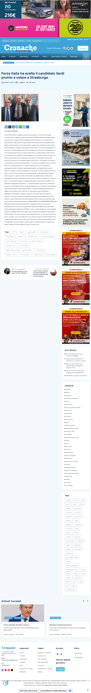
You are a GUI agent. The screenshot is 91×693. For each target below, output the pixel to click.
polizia (68, 561)
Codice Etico (42, 656)
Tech (67, 443)
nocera (68, 537)
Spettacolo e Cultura (59, 56)
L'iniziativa (69, 404)
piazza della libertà (72, 557)
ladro (77, 529)
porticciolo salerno (72, 569)
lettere (68, 533)
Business (68, 449)
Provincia (68, 446)
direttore (69, 516)
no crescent (70, 541)
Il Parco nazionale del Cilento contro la (16, 625)
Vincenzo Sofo (38, 255)
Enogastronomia (71, 467)
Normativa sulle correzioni (43, 663)
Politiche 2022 (70, 431)
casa (67, 504)
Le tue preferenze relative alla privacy (53, 691)
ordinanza (80, 541)
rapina (75, 573)
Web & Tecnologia (71, 470)
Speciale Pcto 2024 (72, 461)
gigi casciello (32, 232)
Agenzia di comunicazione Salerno (56, 685)
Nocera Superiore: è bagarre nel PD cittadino (19, 272)
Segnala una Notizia (44, 652)
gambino (78, 524)
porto (83, 569)
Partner (29, 40)
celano (68, 508)
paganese (77, 545)
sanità (68, 464)
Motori (68, 392)
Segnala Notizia (37, 40)
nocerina (77, 537)
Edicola (60, 669)
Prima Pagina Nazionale (73, 407)
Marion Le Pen (11, 255)
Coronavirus (69, 419)
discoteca (78, 516)
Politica (68, 482)
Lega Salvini (44, 232)
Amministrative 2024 (72, 473)
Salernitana (24, 56)
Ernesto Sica (40, 250)
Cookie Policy (79, 657)
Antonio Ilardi (51, 255)
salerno (21, 232)
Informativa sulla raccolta (28, 691)
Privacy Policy (78, 653)
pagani (68, 549)
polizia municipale (72, 565)
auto (76, 500)
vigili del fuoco (70, 590)
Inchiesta (68, 395)
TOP (13, 232)
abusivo (68, 500)
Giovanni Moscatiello (48, 236)
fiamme (68, 520)
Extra (67, 401)
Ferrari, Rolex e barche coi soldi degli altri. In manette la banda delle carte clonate (40, 273)
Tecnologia (69, 485)
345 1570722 (5, 665)
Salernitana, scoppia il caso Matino (76, 375)
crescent (69, 512)
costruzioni (77, 508)
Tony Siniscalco (24, 255)
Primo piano (69, 452)
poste (68, 573)
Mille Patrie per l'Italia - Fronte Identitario (19, 250)
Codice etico (21, 40)
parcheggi (77, 549)
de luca (77, 512)
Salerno (68, 389)
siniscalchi (78, 578)
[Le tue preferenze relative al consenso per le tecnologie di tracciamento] (88, 690)
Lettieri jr (20, 236)
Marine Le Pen (11, 245)
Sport (45, 56)
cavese (82, 504)
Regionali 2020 (70, 425)
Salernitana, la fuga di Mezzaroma (60, 625)
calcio (83, 500)
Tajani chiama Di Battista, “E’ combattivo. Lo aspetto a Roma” (76, 360)
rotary (83, 573)
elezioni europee (37, 241)
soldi (67, 582)
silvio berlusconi (11, 241)
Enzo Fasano (24, 245)
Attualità (35, 56)
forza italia (10, 236)
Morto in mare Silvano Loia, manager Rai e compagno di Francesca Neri (38, 62)
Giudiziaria (69, 476)
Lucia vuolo (24, 241)
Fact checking (42, 659)
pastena (69, 553)
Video (67, 440)
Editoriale (73, 56)
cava (74, 504)
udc (67, 586)
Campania (69, 413)
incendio (69, 529)
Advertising (5, 40)
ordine (68, 545)
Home (3, 56)
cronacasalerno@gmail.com (9, 660)
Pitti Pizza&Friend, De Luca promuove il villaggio (74, 355)
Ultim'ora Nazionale (72, 398)
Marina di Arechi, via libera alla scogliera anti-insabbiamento (75, 371)
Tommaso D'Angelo (9, 634)
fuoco (76, 520)
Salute (68, 479)
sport (74, 582)
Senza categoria (71, 455)
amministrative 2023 (72, 437)
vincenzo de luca (32, 236)
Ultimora (68, 410)
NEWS (76, 533)
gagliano (69, 524)
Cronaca (12, 56)
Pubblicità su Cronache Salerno (45, 670)
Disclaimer (13, 40)
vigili (73, 586)
